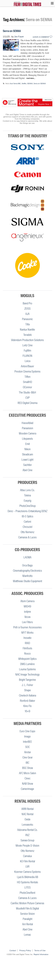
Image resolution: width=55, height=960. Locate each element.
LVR (27, 866)
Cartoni (27, 522)
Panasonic (27, 319)
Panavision (27, 428)
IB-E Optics (27, 516)
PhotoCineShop (27, 506)
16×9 (27, 711)
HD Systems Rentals (27, 882)
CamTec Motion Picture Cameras (27, 903)
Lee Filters (27, 622)
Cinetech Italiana (27, 695)
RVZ (27, 835)
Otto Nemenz (27, 532)
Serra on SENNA (12, 31)
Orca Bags (27, 565)
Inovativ (27, 638)
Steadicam (27, 454)
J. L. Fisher (27, 685)
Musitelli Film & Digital (27, 908)
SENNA (30, 84)
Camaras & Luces (27, 537)
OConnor (27, 387)
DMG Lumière (27, 664)
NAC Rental (27, 814)
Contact (12, 950)
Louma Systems (27, 669)
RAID (27, 643)
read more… (30, 78)
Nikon (27, 449)
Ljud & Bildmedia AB (27, 877)
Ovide (27, 819)
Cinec (27, 778)
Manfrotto (27, 576)
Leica (27, 361)
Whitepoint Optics (27, 659)
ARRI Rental (27, 809)
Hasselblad (27, 423)
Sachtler (27, 465)
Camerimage (27, 789)
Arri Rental (27, 924)
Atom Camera (27, 601)
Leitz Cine (27, 345)
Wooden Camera (27, 433)
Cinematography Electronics (27, 571)
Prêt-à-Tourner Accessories (27, 627)
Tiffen (27, 377)
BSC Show (27, 768)
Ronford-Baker (27, 701)
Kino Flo (27, 706)
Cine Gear (27, 757)
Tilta (27, 324)
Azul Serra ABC (15, 84)
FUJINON (27, 356)
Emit (27, 444)
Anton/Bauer (27, 366)
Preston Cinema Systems (27, 371)
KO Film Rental (27, 861)
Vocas (27, 617)
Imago (27, 736)
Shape (27, 690)
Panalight (27, 919)
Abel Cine (27, 470)
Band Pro (27, 303)
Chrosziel (27, 527)
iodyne (27, 612)
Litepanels (27, 439)
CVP (27, 398)
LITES (27, 887)
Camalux (27, 856)
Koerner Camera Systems (27, 872)
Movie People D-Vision (27, 846)
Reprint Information (41, 954)
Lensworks (27, 825)
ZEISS (27, 309)
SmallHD (27, 382)
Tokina (27, 495)
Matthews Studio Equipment (27, 581)
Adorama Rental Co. (27, 830)
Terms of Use (40, 950)
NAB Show (27, 784)
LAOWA (27, 557)
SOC (27, 747)
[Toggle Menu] (51, 3)
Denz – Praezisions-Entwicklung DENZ (27, 511)
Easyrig (27, 501)
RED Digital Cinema (27, 403)
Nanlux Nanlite (27, 330)
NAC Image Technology (27, 674)
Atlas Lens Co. (27, 490)
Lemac (27, 935)
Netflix (24, 84)
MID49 (27, 606)
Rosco (27, 653)
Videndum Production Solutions (27, 340)
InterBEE (27, 742)
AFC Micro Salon (27, 773)
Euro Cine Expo (27, 731)
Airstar (27, 752)
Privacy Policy (25, 950)
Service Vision (27, 914)
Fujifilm (27, 350)
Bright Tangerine (27, 680)
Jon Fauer (19, 36)
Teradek (27, 335)
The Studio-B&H (27, 392)
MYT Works (27, 633)
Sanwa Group (27, 840)
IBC (27, 763)
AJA (27, 314)
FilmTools (27, 648)
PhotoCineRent (27, 893)
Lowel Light (27, 460)
